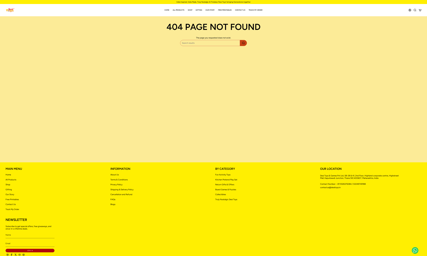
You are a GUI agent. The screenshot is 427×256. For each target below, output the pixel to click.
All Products (11, 179)
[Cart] (420, 10)
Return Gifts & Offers (224, 184)
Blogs (112, 204)
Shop (8, 184)
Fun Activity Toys (222, 174)
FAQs (112, 199)
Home (8, 174)
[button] (190, 10)
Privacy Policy (116, 184)
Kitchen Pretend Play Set (226, 179)
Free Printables (12, 199)
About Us (114, 174)
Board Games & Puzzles (225, 189)
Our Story (10, 194)
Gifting (9, 189)
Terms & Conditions (119, 179)
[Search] (243, 43)
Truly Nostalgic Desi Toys (226, 199)
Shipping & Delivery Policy (121, 189)
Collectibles (220, 194)
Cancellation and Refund (121, 194)
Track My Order (12, 209)
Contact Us (11, 204)
